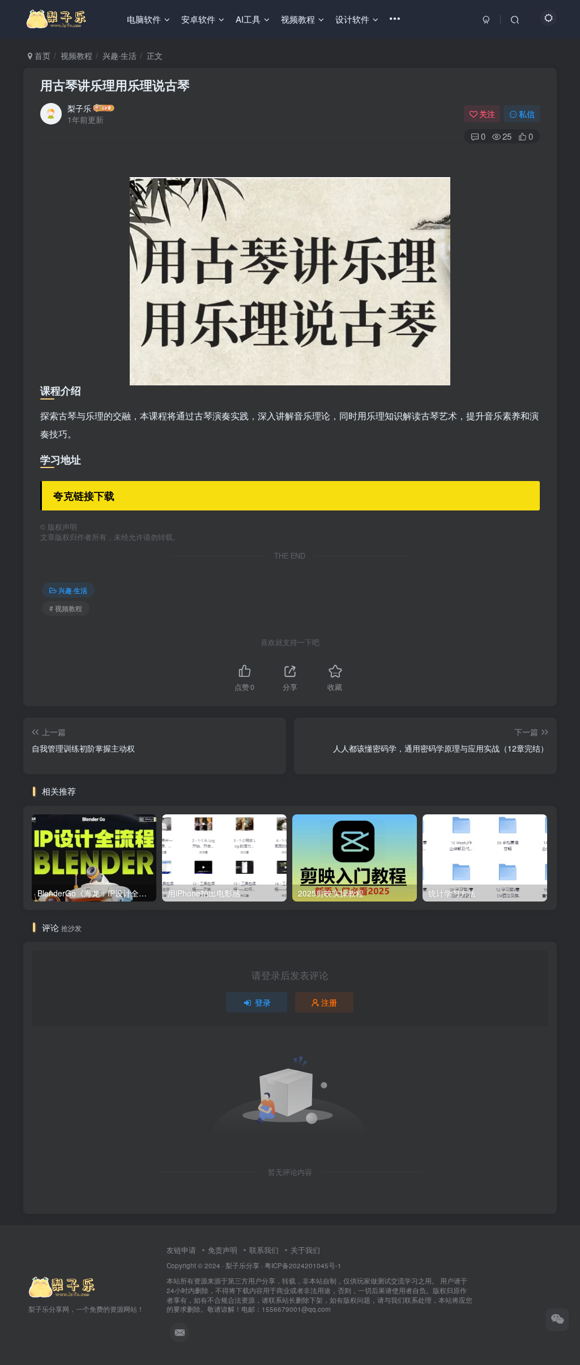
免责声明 (222, 1249)
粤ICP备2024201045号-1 (319, 1287)
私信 (527, 113)
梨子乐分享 (242, 1265)
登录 (263, 1002)
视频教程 (76, 55)
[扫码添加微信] (557, 1319)
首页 (41, 55)
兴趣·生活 (120, 55)
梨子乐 (79, 108)
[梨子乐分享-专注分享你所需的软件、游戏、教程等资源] (62, 1286)
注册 (329, 1002)
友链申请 (181, 1249)
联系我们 (264, 1249)
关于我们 (305, 1249)
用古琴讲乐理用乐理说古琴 (115, 85)
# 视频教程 (65, 608)
